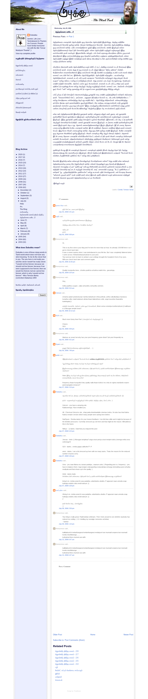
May (22, 223)
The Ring (23, 209)
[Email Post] (130, 186)
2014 (20, 165)
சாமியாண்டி (20, 84)
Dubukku (59, 392)
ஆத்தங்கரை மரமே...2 (64, 32)
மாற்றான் (58, 677)
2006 (20, 187)
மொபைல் (58, 680)
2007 (20, 184)
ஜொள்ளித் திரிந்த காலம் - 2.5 (66, 661)
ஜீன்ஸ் (57, 674)
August (23, 198)
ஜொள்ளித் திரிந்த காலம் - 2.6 (66, 658)
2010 (20, 176)
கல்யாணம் (19, 75)
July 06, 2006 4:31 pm (66, 339)
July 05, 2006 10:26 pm (67, 262)
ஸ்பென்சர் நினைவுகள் (23, 107)
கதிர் (57, 216)
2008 (20, 182)
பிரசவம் (18, 79)
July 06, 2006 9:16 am (66, 288)
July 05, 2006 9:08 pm (66, 234)
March (23, 228)
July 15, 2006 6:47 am (66, 539)
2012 (20, 171)
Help (22, 204)
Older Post (57, 635)
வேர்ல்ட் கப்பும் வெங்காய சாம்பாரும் (68, 670)
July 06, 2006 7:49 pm (66, 350)
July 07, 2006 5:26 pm (66, 456)
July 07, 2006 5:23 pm (66, 431)
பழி (56, 667)
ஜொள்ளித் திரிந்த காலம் (24, 65)
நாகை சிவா (60, 205)
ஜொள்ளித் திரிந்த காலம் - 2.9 (66, 651)
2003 (20, 242)
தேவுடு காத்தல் (21, 112)
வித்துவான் (20, 103)
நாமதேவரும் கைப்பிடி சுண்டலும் (27, 89)
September (24, 195)
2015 (20, 163)
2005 (20, 237)
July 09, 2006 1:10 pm (66, 524)
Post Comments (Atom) (75, 640)
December (24, 190)
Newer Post (128, 635)
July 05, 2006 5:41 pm (66, 212)
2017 (20, 157)
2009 (20, 179)
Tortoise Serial (128, 190)
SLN (57, 315)
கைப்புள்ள (59, 490)
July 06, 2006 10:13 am (67, 311)
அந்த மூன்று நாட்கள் (23, 98)
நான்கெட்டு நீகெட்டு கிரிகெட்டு (27, 93)
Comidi (120, 190)
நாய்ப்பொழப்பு (20, 70)
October (23, 193)
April (22, 226)
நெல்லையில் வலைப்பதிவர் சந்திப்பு (32, 215)
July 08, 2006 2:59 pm (66, 508)
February (24, 231)
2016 (20, 160)
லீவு (21, 206)
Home (92, 635)
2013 (20, 168)
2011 (20, 173)
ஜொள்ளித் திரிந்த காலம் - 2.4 (66, 664)
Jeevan (58, 293)
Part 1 (71, 36)
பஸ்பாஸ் (37, 285)
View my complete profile (25, 53)
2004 (20, 239)
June (22, 220)
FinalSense (77, 691)
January (23, 234)
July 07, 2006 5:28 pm (66, 486)
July (22, 201)
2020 (20, 154)
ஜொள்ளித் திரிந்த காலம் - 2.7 (66, 654)
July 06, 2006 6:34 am (66, 272)
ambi (57, 355)
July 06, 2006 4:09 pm (66, 329)
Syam (58, 344)
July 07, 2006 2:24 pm (66, 387)
